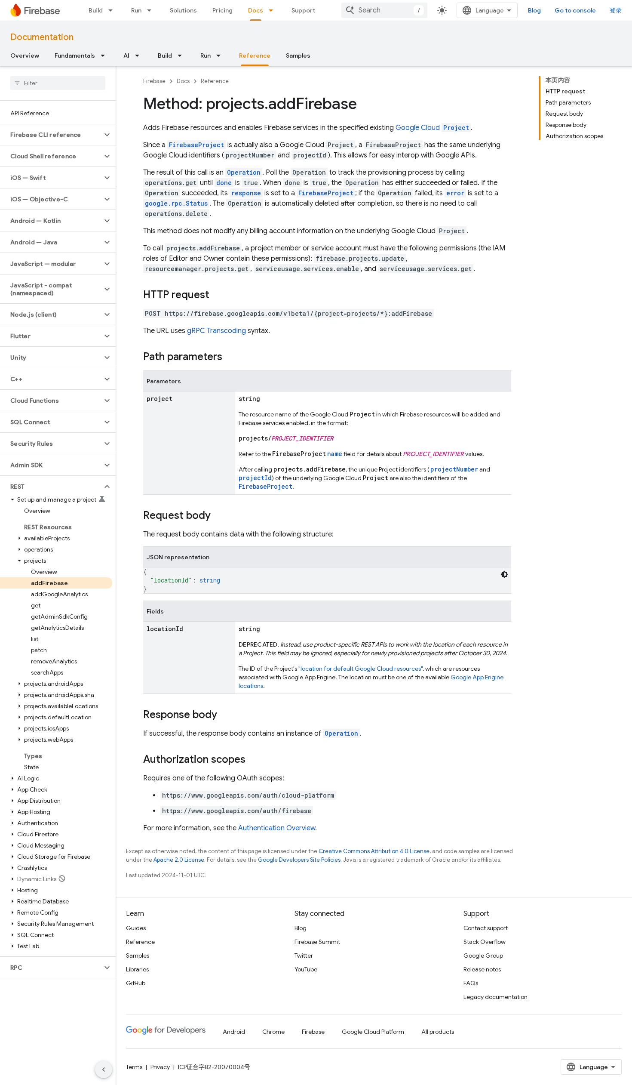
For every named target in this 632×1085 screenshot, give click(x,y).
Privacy (160, 1066)
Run (136, 10)
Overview (24, 55)
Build (96, 10)
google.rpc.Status (176, 203)
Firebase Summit (317, 942)
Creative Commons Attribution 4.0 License (374, 851)
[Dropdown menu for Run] (151, 10)
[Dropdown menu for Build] (113, 10)
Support (303, 10)
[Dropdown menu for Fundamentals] (105, 55)
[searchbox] (57, 83)
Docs (255, 10)
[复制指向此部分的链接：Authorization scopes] (254, 760)
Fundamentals (75, 55)
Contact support (485, 928)
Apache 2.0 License (178, 859)
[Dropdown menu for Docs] (273, 10)
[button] (51, 134)
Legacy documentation (495, 997)
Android (234, 1032)
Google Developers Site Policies (299, 859)
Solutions (183, 10)
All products (437, 1032)
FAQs (470, 983)
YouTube (306, 969)
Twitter (304, 955)
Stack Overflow (484, 942)
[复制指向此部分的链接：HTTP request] (218, 295)
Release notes (482, 969)
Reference (254, 55)
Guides (136, 928)
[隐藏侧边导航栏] (103, 1069)
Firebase (154, 81)
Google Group (483, 955)
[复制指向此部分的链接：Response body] (225, 715)
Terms (134, 1066)
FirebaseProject (196, 145)
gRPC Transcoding (216, 331)
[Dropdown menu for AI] (139, 55)
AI (126, 55)
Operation (341, 733)
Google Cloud (432, 127)
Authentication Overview (276, 828)
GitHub (135, 983)
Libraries (137, 969)
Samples (298, 55)
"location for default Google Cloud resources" (360, 668)
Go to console (575, 10)
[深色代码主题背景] (504, 574)
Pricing (222, 10)
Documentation (42, 37)
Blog (534, 10)
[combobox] (384, 10)
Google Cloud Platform (373, 1032)
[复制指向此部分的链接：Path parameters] (230, 357)
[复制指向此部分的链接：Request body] (219, 516)
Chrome (273, 1032)
